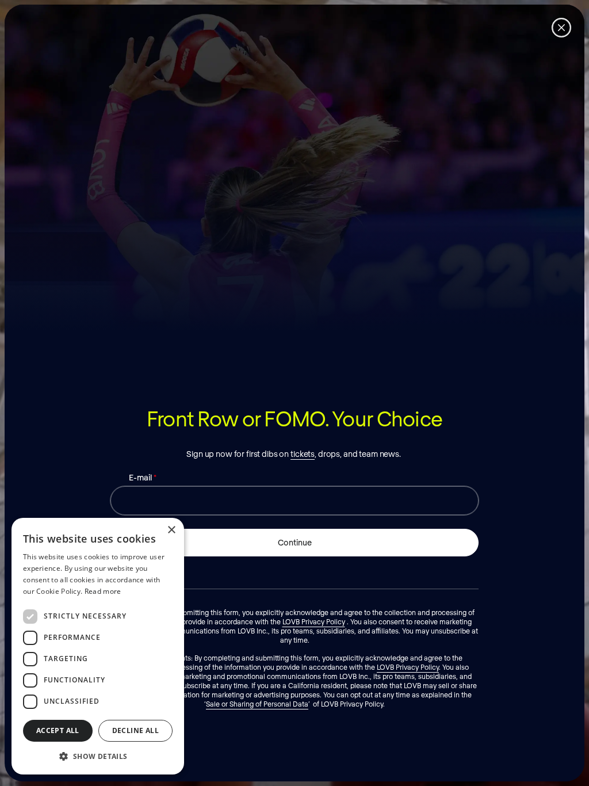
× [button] (171, 530)
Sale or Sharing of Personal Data (257, 704)
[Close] (561, 27)
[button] (98, 756)
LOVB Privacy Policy (313, 621)
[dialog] (98, 646)
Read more (103, 591)
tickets (302, 454)
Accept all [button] (57, 730)
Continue (295, 542)
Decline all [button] (135, 730)
